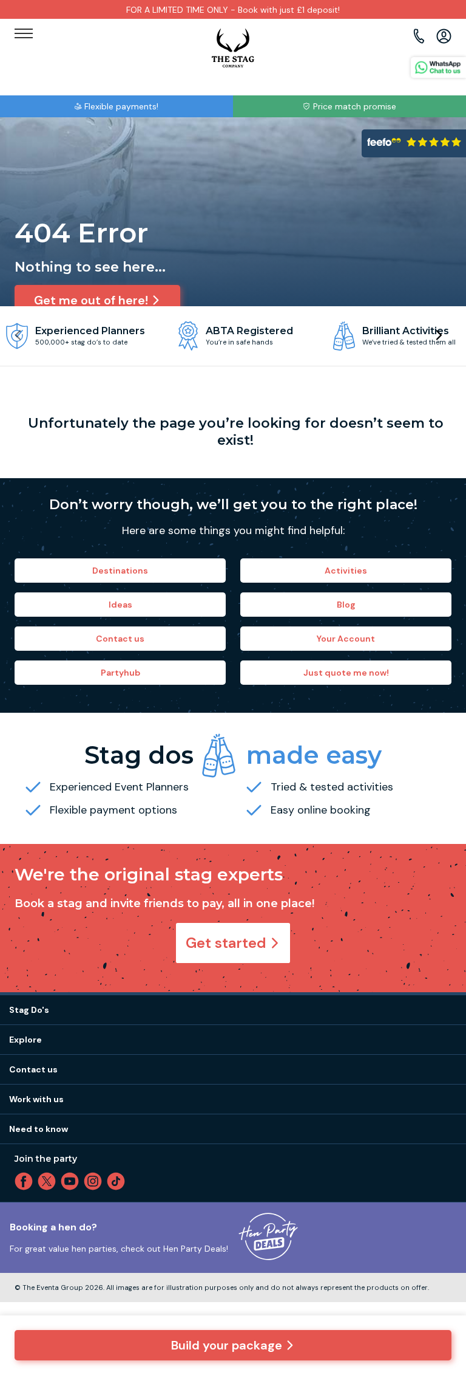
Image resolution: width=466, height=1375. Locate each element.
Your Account (346, 638)
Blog (346, 604)
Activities (346, 570)
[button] (438, 335)
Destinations (120, 570)
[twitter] (49, 1181)
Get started (226, 942)
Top (440, 1262)
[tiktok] (118, 1181)
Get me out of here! (91, 300)
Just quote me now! (346, 672)
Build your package (226, 1345)
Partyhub (120, 672)
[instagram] (95, 1181)
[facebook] (26, 1181)
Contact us (120, 638)
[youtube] (72, 1181)
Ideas (120, 604)
